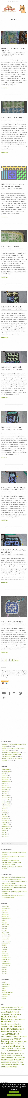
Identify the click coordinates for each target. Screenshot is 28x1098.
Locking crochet (9, 1041)
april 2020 (4, 785)
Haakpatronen (15, 54)
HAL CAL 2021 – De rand (10, 247)
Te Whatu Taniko (15, 1055)
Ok (11, 1091)
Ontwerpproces (19, 1048)
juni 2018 (4, 810)
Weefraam (5, 996)
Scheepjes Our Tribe (19, 1053)
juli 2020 (4, 783)
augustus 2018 (6, 806)
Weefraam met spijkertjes (12, 1062)
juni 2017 (4, 832)
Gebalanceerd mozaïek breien (11, 1014)
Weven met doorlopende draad (12, 1065)
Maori (16, 1044)
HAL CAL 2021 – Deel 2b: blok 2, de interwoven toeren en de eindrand (13, 488)
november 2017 (6, 822)
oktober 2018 (5, 802)
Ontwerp (3, 1048)
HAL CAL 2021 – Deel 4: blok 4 (11, 367)
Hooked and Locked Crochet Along (12, 1030)
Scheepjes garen (11, 1053)
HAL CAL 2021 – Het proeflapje (12, 118)
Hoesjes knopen (7, 1024)
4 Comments (7, 55)
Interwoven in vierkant (18, 1036)
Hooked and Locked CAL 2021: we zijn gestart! (13, 49)
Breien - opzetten (7, 1009)
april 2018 (4, 814)
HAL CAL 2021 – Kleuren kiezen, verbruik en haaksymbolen (12, 185)
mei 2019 (4, 791)
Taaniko (3, 1055)
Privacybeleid (4, 1082)
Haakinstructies (7, 54)
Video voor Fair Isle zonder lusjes (10, 752)
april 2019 (4, 793)
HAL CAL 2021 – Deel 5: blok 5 (11, 307)
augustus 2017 (6, 828)
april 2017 (4, 836)
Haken (21, 54)
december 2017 (6, 820)
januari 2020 (5, 789)
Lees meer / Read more (14, 1095)
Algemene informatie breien (9, 1007)
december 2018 (6, 797)
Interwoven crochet (10, 1035)
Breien (4, 982)
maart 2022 (5, 775)
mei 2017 (4, 834)
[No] (26, 1090)
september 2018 (6, 804)
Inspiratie (4, 1034)
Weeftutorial (5, 1064)
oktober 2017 (5, 824)
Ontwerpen (9, 1048)
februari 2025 (5, 769)
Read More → (4, 88)
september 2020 (6, 781)
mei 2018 (4, 812)
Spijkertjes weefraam (7, 992)
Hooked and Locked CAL (11, 1027)
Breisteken (16, 1009)
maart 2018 (5, 816)
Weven (4, 998)
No (16, 1091)
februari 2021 (5, 779)
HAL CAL (12, 1021)
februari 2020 (5, 787)
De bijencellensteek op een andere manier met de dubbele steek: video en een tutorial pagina (14, 887)
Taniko (8, 1055)
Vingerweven (21, 1057)
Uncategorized (6, 994)
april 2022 (4, 773)
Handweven (19, 1022)
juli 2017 (4, 830)
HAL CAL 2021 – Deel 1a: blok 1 (12, 622)
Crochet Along (12, 1011)
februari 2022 (5, 777)
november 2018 (6, 800)
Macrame (11, 1044)
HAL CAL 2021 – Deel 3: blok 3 (11, 427)
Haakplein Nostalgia (19, 1019)
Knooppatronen (7, 1039)
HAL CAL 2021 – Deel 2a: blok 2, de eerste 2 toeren (13, 551)
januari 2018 (5, 818)
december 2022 (6, 771)
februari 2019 (5, 795)
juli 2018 (4, 808)
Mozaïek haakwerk (14, 1045)
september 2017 (6, 826)
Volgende (16, 660)
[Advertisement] (14, 720)
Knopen (4, 990)
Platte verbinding (5, 1051)
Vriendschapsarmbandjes (12, 1059)
